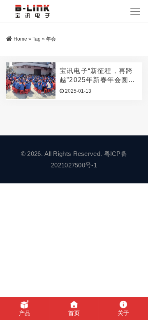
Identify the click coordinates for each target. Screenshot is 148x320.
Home (20, 39)
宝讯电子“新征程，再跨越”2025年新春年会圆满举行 (98, 76)
